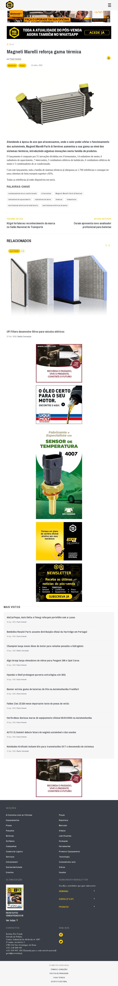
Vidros (62, 867)
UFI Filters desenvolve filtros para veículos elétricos (35, 332)
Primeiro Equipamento (69, 851)
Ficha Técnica (59, 977)
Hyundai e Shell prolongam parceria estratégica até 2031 (36, 674)
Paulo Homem (15, 59)
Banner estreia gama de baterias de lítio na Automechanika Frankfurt (43, 689)
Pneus (9, 825)
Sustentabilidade (14, 867)
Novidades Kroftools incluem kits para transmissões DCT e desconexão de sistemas (50, 746)
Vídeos (62, 830)
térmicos (59, 200)
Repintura (63, 820)
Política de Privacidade (59, 973)
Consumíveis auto (67, 862)
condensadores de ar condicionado (22, 194)
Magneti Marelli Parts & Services (69, 194)
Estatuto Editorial (59, 981)
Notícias (10, 836)
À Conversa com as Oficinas (19, 815)
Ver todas (10, 920)
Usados (62, 872)
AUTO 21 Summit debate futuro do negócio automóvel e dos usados (41, 732)
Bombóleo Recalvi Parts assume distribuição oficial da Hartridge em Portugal (47, 631)
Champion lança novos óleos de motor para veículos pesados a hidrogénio (45, 646)
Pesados (10, 830)
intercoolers (46, 194)
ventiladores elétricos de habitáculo (23, 205)
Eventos (10, 872)
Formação (63, 841)
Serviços (10, 856)
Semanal (64, 891)
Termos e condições (59, 969)
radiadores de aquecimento (19, 200)
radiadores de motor (43, 200)
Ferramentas (65, 846)
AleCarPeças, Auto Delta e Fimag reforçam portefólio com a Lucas (41, 617)
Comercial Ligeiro (14, 851)
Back (11, 44)
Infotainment (12, 862)
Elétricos (14, 251)
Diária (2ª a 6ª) (66, 899)
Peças (22, 66)
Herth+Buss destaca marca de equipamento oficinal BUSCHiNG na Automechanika (49, 718)
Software (10, 841)
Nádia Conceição (24, 336)
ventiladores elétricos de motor (55, 205)
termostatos (71, 200)
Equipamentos (12, 820)
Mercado (12, 66)
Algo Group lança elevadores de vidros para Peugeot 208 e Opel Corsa (43, 660)
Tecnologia (64, 856)
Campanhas (11, 846)
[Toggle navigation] (109, 5)
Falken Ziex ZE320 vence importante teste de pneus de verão (38, 703)
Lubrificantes (65, 836)
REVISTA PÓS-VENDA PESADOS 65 (14, 914)
